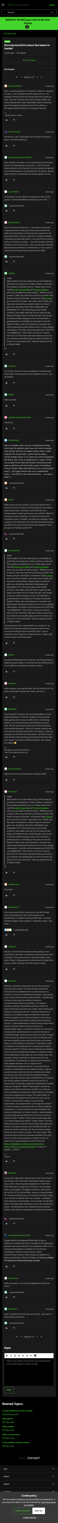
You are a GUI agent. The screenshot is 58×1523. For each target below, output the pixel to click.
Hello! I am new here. (11, 1435)
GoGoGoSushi (14, 131)
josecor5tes (13, 1278)
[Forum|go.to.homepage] (18, 5)
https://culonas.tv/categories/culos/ (20, 1146)
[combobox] (29, 12)
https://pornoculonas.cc (33, 1143)
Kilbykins (12, 946)
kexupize (12, 683)
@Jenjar (48, 298)
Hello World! (7, 1419)
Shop (5, 1469)
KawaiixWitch (14, 222)
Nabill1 (11, 394)
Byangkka (12, 709)
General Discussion (10, 1414)
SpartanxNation (15, 86)
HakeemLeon (13, 884)
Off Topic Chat (10, 33)
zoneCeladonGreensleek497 (20, 157)
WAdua (11, 654)
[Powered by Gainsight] (29, 1459)
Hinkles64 (12, 791)
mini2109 (12, 1173)
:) (44, 691)
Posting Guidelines (41, 290)
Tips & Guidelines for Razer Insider (17, 1411)
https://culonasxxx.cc (13, 1143)
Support (6, 1484)
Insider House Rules (22, 290)
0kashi (11, 499)
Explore (6, 1476)
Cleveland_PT (14, 907)
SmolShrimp (13, 440)
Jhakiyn (11, 273)
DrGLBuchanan (14, 768)
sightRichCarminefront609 (19, 417)
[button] (3, 5)
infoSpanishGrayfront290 (19, 1235)
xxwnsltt (12, 366)
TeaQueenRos (14, 550)
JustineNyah (13, 191)
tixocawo (12, 981)
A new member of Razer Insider (15, 1442)
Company (7, 1491)
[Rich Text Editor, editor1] (29, 1372)
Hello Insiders (8, 1427)
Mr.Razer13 (13, 1309)
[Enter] (4, 12)
